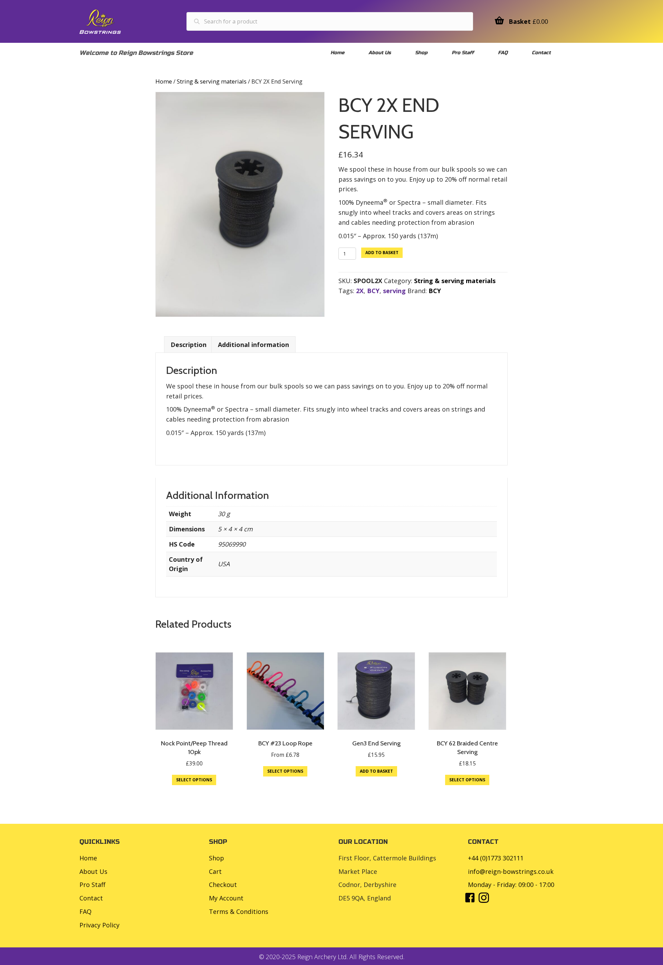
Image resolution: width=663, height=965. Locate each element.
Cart (215, 871)
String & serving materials (212, 81)
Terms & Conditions (238, 911)
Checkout (223, 884)
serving (394, 291)
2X (360, 291)
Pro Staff (92, 884)
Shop (216, 858)
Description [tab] (188, 344)
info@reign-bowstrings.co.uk (511, 871)
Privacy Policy (99, 925)
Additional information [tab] (253, 344)
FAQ (85, 911)
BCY (373, 291)
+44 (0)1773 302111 (495, 858)
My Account (226, 898)
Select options (194, 780)
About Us (93, 871)
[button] (470, 897)
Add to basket (381, 252)
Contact (91, 898)
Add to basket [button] (376, 771)
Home (163, 81)
